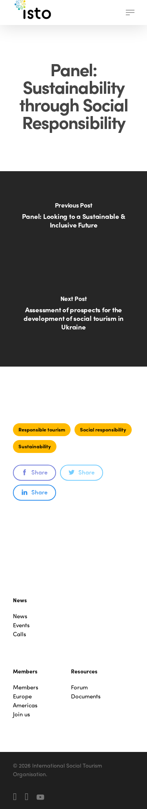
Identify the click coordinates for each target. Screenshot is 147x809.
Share (39, 472)
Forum (79, 687)
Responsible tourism (41, 429)
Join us (21, 714)
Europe (22, 696)
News (20, 616)
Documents (86, 696)
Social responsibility (103, 429)
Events (21, 625)
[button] (130, 12)
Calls (19, 634)
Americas (25, 705)
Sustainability (34, 446)
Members (25, 687)
